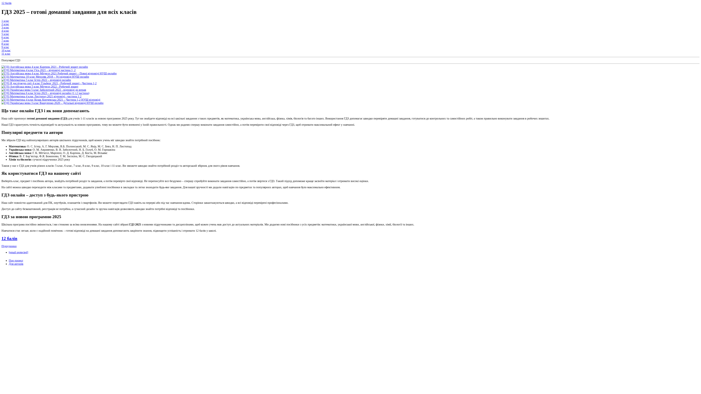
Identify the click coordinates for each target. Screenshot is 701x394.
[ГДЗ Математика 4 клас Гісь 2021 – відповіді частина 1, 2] (38, 70)
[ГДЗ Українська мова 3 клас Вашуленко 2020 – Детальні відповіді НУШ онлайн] (52, 103)
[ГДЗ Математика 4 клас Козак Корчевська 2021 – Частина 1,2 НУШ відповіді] (50, 99)
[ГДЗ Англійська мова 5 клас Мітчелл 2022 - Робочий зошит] (39, 86)
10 (6, 50)
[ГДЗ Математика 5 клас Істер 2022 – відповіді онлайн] (36, 80)
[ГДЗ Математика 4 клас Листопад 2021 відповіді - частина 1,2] (41, 96)
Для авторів (16, 263)
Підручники (9, 246)
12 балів (6, 3)
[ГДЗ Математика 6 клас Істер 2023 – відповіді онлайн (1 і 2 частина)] (45, 93)
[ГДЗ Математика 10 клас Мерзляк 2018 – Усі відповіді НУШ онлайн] (45, 76)
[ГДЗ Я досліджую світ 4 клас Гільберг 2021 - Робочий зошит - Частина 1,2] (49, 83)
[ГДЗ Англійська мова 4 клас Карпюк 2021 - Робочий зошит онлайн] (44, 66)
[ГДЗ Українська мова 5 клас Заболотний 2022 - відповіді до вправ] (43, 89)
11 (5, 53)
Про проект (16, 260)
